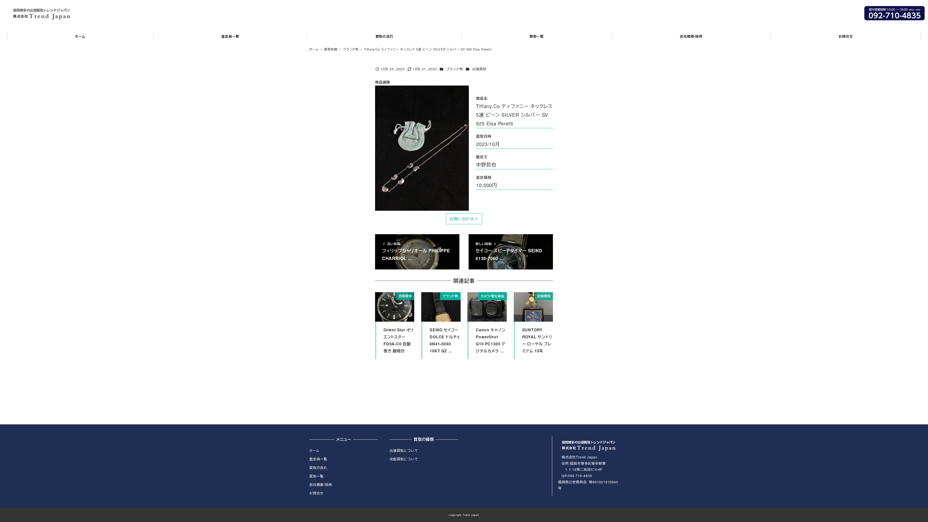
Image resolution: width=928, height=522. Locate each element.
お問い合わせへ (464, 219)
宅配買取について (404, 459)
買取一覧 (316, 476)
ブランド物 (454, 68)
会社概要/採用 (320, 484)
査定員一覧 (318, 459)
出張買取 (479, 68)
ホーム (314, 450)
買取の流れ (318, 467)
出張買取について (404, 450)
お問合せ (316, 493)
